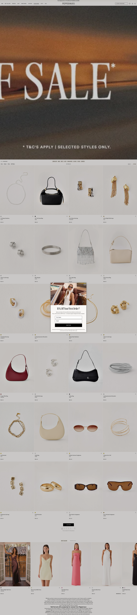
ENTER (68, 325)
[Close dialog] (85, 284)
